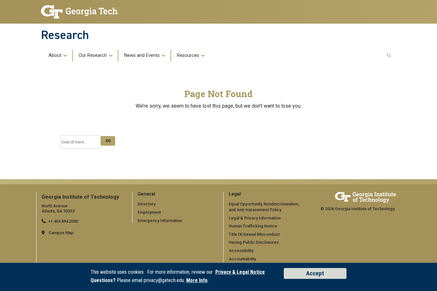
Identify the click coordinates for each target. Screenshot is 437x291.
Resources (188, 55)
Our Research (93, 55)
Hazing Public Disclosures (254, 242)
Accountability (242, 259)
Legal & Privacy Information (255, 218)
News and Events (142, 55)
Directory (146, 204)
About (55, 55)
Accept (315, 273)
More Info (197, 280)
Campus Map (61, 232)
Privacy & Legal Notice (240, 272)
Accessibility (241, 250)
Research (65, 35)
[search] (389, 56)
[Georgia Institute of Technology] (80, 10)
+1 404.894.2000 (63, 221)
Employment (149, 212)
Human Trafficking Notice (253, 226)
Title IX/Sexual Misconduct (254, 234)
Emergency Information (160, 220)
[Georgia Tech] (365, 197)
